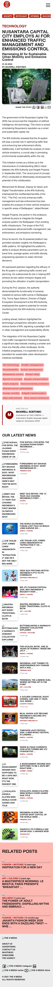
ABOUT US (7, 944)
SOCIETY (8, 16)
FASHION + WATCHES (27, 633)
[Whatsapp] (34, 107)
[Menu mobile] (48, 6)
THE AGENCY (8, 958)
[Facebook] (38, 107)
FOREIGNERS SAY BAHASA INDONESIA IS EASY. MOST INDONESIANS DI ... (33, 466)
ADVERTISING (9, 947)
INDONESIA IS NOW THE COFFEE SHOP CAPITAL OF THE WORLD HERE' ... (33, 815)
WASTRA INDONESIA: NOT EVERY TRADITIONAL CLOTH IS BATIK (35, 606)
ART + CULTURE (25, 611)
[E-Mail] (49, 107)
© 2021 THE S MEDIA (12, 977)
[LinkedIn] (42, 107)
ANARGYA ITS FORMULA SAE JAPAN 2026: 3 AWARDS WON (34, 830)
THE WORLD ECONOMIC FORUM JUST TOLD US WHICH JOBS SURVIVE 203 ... (34, 526)
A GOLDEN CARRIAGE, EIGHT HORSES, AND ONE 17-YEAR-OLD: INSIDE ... (34, 699)
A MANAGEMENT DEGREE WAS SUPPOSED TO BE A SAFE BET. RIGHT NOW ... (35, 766)
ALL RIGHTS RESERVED (13, 980)
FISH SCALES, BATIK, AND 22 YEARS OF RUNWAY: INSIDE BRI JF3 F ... (35, 649)
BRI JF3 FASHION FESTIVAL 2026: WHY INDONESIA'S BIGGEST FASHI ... (33, 589)
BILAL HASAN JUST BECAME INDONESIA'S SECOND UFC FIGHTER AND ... (34, 716)
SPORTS (23, 501)
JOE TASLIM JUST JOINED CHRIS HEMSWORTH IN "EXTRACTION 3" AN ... (32, 543)
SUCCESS (47, 16)
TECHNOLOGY (25, 834)
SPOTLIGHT (21, 16)
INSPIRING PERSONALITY (29, 578)
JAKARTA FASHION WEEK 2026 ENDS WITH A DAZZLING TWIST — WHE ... (24, 923)
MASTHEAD (7, 953)
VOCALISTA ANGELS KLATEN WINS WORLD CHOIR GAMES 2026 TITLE (34, 793)
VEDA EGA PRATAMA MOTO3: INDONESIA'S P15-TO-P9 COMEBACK (34, 573)
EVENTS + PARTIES (26, 531)
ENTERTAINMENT (26, 548)
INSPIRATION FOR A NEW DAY (22, 867)
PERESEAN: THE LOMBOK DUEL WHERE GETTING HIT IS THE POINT (35, 682)
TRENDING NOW (25, 471)
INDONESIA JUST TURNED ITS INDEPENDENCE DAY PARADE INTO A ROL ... (34, 665)
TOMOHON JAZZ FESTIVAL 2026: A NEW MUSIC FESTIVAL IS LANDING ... (34, 732)
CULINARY (23, 449)
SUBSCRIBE (8, 955)
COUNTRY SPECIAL (26, 704)
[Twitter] (46, 107)
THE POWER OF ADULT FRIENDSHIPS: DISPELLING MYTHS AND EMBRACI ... (25, 904)
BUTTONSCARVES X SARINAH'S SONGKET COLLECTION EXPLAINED (35, 628)
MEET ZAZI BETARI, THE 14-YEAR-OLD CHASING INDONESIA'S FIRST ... (33, 496)
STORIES (35, 16)
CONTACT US (8, 950)
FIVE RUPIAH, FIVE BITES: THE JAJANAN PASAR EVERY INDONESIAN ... (34, 444)
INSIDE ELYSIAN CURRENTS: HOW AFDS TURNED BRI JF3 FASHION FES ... (33, 749)
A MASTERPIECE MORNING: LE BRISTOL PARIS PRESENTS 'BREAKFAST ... (22, 884)
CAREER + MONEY (26, 771)
